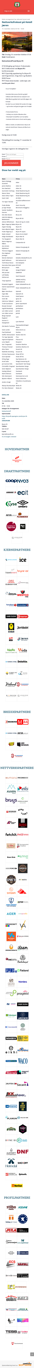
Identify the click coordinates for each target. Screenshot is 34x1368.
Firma (4, 156)
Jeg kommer (11, 163)
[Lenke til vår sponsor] (17, 459)
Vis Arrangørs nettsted (9, 437)
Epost (4, 159)
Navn (4, 154)
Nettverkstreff (6, 411)
